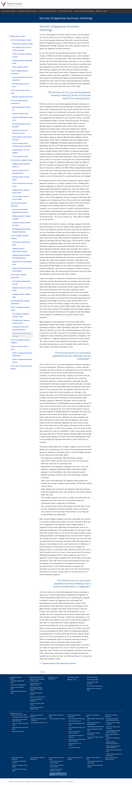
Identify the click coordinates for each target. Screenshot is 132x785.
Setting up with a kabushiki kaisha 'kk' (21, 165)
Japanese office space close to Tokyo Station (22, 269)
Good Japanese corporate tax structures (22, 138)
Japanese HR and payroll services (36, 693)
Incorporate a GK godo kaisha (18, 685)
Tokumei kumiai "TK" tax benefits (20, 151)
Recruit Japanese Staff (65, 11)
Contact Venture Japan (8, 11)
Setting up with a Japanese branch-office (20, 191)
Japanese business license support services (36, 708)
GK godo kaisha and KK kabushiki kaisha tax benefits (21, 144)
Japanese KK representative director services (37, 680)
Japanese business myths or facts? (20, 347)
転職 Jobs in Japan (101, 11)
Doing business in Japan (17, 36)
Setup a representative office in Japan (18, 692)
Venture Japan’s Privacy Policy (94, 686)
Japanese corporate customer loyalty (22, 289)
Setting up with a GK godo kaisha (20, 178)
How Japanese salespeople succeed (21, 282)
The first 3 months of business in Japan (22, 55)
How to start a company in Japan (21, 160)
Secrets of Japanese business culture (20, 308)
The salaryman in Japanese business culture (21, 321)
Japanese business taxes (20, 113)
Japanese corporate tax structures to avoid (20, 131)
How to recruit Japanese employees (19, 204)
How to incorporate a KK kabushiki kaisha (20, 171)
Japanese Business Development (84, 11)
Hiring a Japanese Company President (21, 217)
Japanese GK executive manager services (36, 684)
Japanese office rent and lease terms (22, 263)
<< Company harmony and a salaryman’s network (58, 663)
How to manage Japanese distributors (19, 72)
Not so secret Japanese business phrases (21, 367)
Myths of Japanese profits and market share (22, 354)
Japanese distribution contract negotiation (22, 78)
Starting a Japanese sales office (22, 97)
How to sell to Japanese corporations (18, 276)
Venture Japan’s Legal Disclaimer (92, 682)
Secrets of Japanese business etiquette (20, 341)
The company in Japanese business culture (20, 315)
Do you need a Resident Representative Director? (20, 210)
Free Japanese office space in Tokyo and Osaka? (21, 48)
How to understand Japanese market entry (20, 302)
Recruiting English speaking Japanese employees (21, 230)
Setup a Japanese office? (20, 67)
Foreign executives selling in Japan (21, 295)
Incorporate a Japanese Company (27, 11)
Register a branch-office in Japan (17, 688)
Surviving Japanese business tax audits (21, 125)
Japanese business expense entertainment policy (21, 256)
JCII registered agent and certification (36, 700)
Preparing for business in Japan (22, 44)
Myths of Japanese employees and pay (22, 360)
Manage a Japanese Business (48, 11)
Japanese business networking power (22, 61)
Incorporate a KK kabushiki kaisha (17, 681)
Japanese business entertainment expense (19, 250)
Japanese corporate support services (37, 704)
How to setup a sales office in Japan (20, 91)
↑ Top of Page (42, 671)
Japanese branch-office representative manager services (36, 689)
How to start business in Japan (21, 40)
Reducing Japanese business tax (21, 108)
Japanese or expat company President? (21, 224)
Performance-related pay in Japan (21, 243)
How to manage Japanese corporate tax (19, 101)
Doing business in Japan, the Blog (94, 689)
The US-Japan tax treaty (20, 156)
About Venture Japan (92, 677)
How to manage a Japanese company (20, 237)
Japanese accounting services (37, 697)
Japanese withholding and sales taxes (22, 118)
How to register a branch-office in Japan (20, 197)
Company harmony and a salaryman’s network (20, 328)
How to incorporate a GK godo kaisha (22, 184)
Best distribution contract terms (20, 85)
